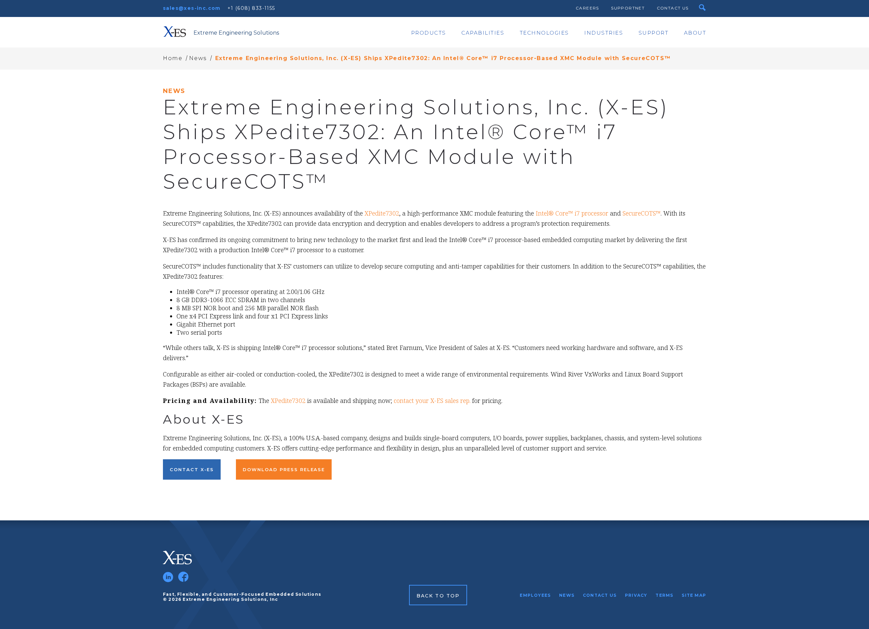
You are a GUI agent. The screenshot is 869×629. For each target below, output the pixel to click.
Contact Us (673, 8)
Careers (587, 8)
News (197, 58)
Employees (535, 595)
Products (428, 33)
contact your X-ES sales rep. (432, 400)
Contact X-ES (192, 469)
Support (654, 33)
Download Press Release (284, 469)
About (695, 33)
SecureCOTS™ (642, 213)
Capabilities (482, 33)
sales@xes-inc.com (192, 8)
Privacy (636, 595)
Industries (603, 33)
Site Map (694, 595)
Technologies (544, 33)
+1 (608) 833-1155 (251, 8)
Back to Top (438, 596)
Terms (664, 595)
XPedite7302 (382, 213)
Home (172, 58)
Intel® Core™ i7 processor (572, 213)
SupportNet (628, 8)
